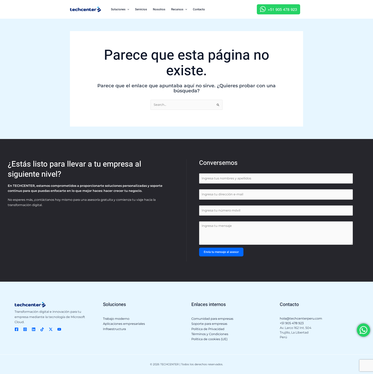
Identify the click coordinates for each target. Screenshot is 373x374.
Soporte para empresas (209, 324)
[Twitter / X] (51, 329)
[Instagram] (25, 329)
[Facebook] (16, 329)
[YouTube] (59, 329)
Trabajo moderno (116, 319)
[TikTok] (42, 329)
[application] (127, 9)
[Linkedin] (34, 329)
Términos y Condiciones (209, 334)
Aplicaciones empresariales (124, 324)
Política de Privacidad (207, 329)
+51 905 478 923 (282, 9)
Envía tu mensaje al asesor (221, 252)
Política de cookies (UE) (209, 339)
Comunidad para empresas (212, 319)
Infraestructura (114, 329)
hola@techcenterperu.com (301, 318)
